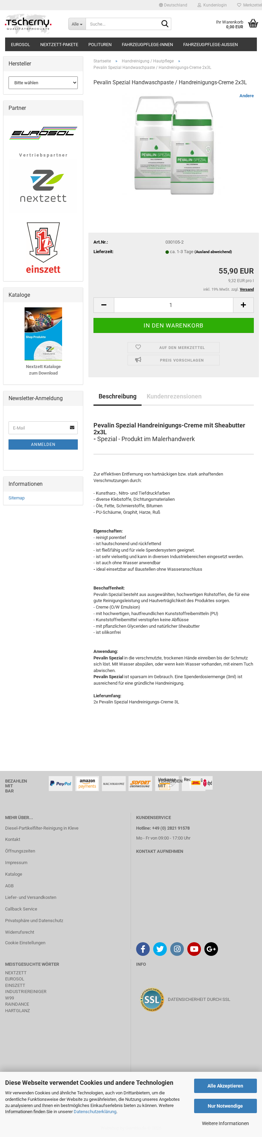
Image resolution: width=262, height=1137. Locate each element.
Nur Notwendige (225, 1106)
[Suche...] (164, 24)
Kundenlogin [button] (214, 5)
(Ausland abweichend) (213, 252)
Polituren (100, 44)
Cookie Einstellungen (25, 942)
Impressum (16, 862)
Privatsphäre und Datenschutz (34, 920)
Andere (246, 95)
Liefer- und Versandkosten (30, 897)
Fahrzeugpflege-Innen (147, 44)
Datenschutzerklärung (95, 1111)
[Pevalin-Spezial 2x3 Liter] (173, 143)
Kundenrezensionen (174, 396)
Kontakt (12, 839)
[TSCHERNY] (29, 24)
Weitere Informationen (225, 1123)
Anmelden (43, 444)
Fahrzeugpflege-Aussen (210, 44)
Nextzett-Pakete (59, 44)
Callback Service (21, 909)
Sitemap (17, 497)
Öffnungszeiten (20, 851)
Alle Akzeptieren (225, 1086)
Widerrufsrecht (19, 932)
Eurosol (20, 44)
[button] (173, 5)
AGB (9, 885)
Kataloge (13, 874)
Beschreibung (117, 396)
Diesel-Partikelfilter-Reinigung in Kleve (41, 828)
